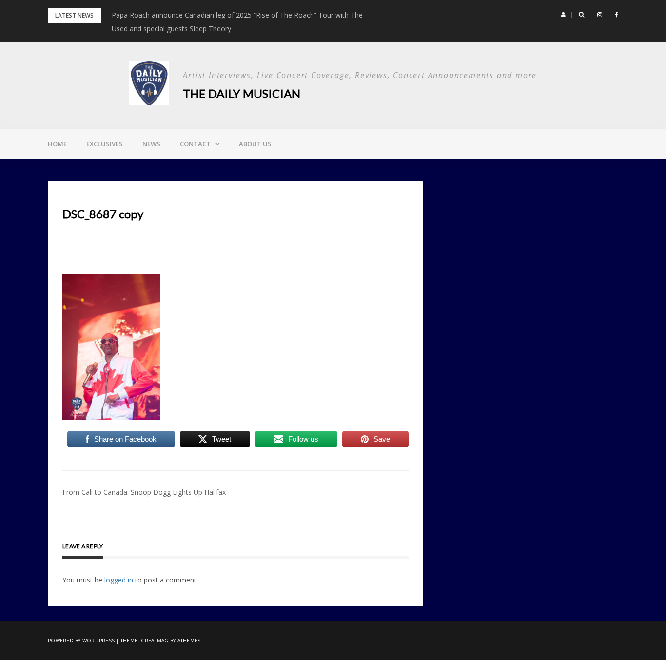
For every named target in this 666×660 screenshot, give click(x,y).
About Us (255, 143)
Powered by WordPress (81, 640)
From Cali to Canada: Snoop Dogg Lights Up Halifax (144, 492)
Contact (195, 143)
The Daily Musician (241, 93)
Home (57, 143)
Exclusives (104, 143)
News (151, 143)
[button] (563, 15)
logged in (118, 579)
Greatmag (155, 640)
